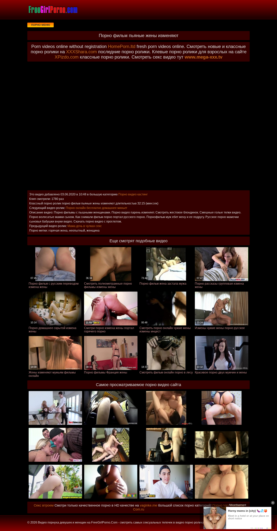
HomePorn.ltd (121, 46)
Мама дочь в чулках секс (84, 226)
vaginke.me (148, 505)
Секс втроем (44, 505)
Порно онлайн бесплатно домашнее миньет (96, 208)
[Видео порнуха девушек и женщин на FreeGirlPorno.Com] (52, 9)
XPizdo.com (67, 56)
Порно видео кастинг (133, 194)
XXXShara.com (81, 51)
